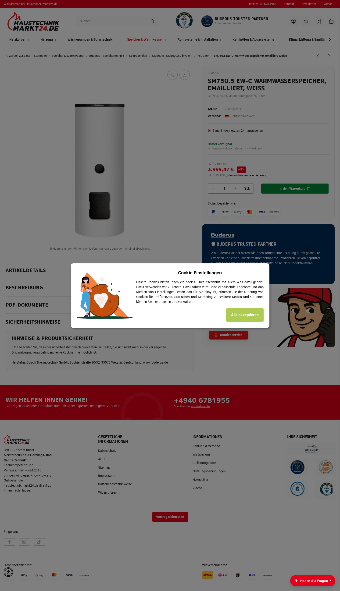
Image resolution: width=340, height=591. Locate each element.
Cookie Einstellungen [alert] (200, 273)
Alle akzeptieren (245, 315)
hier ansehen (162, 302)
